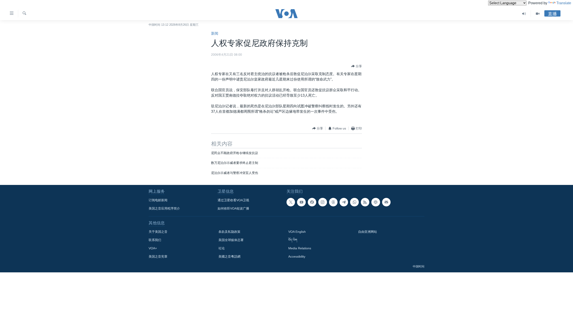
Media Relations (299, 248)
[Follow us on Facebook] (312, 202)
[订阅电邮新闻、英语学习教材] (386, 202)
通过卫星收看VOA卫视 (233, 200)
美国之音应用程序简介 (164, 208)
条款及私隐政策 (229, 231)
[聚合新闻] (365, 202)
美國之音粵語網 (229, 256)
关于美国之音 (158, 231)
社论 (221, 248)
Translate (563, 3)
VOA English (297, 231)
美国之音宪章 (158, 256)
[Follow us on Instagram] (322, 202)
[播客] (375, 202)
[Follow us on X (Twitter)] (290, 202)
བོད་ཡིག (292, 240)
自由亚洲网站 (367, 231)
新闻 (214, 33)
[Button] (356, 66)
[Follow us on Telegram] (344, 202)
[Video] (537, 13)
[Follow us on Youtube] (301, 202)
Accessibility (296, 256)
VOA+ (153, 248)
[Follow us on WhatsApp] (354, 202)
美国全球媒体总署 (231, 240)
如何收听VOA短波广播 (233, 208)
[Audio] (524, 13)
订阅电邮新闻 (158, 200)
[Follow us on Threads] (333, 202)
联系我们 (155, 240)
